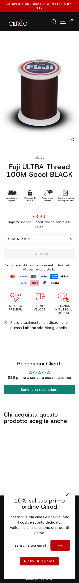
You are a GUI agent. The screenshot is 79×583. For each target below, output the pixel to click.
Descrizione (20, 239)
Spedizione (42, 222)
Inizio (38, 157)
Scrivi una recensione (39, 389)
